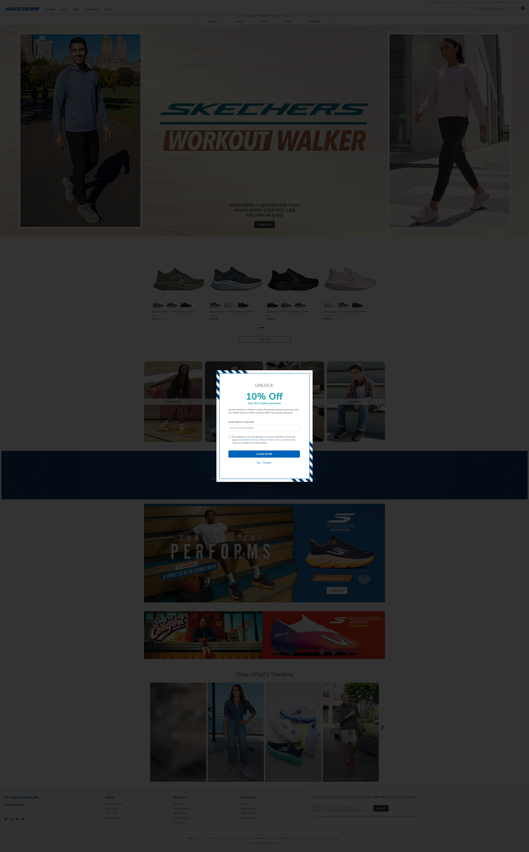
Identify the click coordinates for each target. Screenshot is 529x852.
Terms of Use (275, 439)
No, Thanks (264, 462)
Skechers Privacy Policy (254, 439)
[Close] (309, 373)
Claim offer (264, 454)
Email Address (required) (241, 422)
